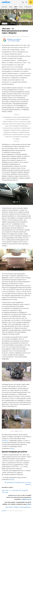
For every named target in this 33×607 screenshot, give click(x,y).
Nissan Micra (16, 510)
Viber (29, 504)
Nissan (11, 510)
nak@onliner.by (26, 499)
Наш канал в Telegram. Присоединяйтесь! (18, 507)
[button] (14, 201)
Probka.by (5, 440)
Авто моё (4, 510)
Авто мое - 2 (21, 510)
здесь (13, 448)
